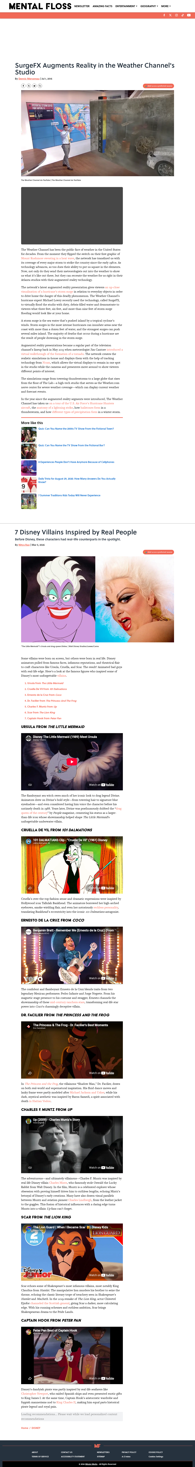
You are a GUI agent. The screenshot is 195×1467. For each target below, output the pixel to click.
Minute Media (91, 1464)
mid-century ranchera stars (67, 1002)
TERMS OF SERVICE (40, 1456)
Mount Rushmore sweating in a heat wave (47, 258)
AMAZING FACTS (102, 6)
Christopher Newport (34, 1394)
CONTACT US (66, 1452)
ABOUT (35, 1452)
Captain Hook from (44, 718)
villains (61, 676)
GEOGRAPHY (148, 6)
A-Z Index (126, 1456)
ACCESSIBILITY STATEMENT (73, 1456)
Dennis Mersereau (29, 78)
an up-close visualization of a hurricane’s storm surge (70, 289)
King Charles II (66, 1402)
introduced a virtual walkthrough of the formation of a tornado (72, 352)
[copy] (40, 86)
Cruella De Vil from (47, 689)
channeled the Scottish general (49, 1303)
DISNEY (36, 1428)
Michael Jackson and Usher (87, 1092)
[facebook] (164, 15)
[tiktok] (183, 15)
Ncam (46, 362)
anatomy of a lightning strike (55, 408)
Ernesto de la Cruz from (44, 695)
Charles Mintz (58, 1183)
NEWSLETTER (82, 6)
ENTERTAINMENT (125, 6)
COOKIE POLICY (156, 1452)
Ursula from (45, 683)
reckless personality (106, 907)
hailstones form (90, 408)
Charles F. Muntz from (42, 706)
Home (24, 1428)
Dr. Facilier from (51, 700)
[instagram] (176, 15)
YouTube (77, 180)
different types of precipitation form (74, 412)
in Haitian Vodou (40, 1101)
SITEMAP (101, 1456)
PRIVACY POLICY (129, 1452)
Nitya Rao (24, 545)
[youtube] (189, 15)
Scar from (41, 712)
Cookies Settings (156, 1456)
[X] (170, 15)
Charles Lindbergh (80, 1200)
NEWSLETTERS (103, 1452)
